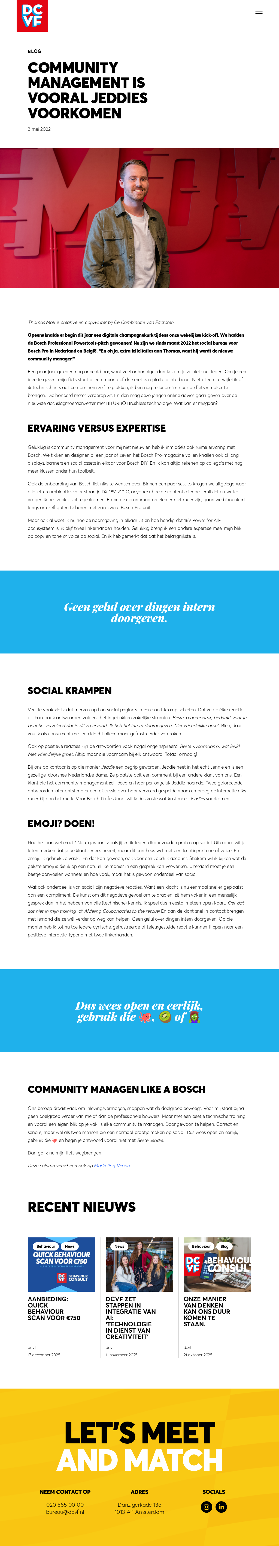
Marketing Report (112, 1165)
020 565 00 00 (65, 1504)
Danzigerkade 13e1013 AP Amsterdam (139, 1508)
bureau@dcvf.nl (65, 1511)
